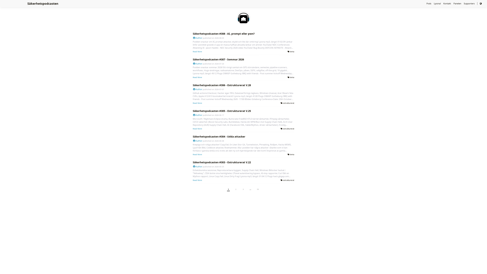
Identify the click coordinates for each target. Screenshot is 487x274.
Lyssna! (437, 3)
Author (198, 37)
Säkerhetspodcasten (42, 3)
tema (292, 51)
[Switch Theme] (480, 3)
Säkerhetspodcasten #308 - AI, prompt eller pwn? (224, 33)
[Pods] (243, 23)
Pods (429, 3)
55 (258, 189)
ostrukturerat (288, 103)
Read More (197, 51)
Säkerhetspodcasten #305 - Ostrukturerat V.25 (222, 111)
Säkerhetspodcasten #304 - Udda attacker (219, 136)
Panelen (458, 3)
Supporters (469, 3)
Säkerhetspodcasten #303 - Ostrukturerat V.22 (222, 162)
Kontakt (447, 3)
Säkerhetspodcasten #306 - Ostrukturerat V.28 (222, 85)
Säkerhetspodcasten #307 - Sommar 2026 (218, 59)
